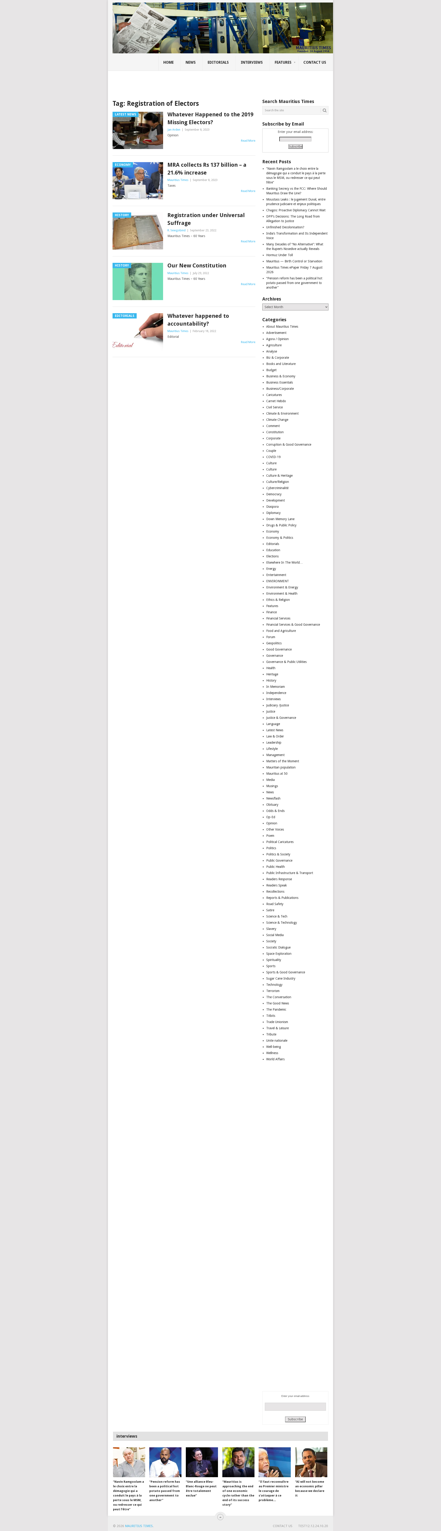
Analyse (271, 351)
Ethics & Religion (278, 600)
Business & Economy (280, 376)
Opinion (271, 823)
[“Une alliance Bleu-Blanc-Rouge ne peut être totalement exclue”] (202, 1462)
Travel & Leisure (277, 1028)
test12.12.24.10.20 (313, 1526)
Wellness (272, 1053)
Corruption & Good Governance (288, 444)
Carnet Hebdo (276, 401)
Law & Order (275, 736)
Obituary (272, 804)
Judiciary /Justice (277, 705)
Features (283, 62)
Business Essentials (279, 382)
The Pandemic (276, 1009)
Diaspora (272, 506)
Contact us (314, 62)
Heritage (272, 674)
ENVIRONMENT (277, 581)
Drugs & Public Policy (281, 525)
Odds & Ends (275, 811)
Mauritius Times (177, 180)
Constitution (275, 432)
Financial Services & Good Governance (293, 624)
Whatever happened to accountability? (198, 320)
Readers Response (279, 879)
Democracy (274, 494)
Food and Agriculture (281, 631)
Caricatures (274, 395)
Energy (271, 569)
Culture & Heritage (279, 475)
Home (168, 62)
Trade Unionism (277, 1022)
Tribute (271, 1034)
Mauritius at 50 (277, 773)
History (271, 680)
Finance (271, 612)
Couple (271, 451)
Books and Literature (281, 364)
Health (270, 668)
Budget (271, 370)
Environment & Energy (282, 587)
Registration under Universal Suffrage (206, 219)
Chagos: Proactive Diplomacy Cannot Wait (295, 210)
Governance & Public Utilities (286, 662)
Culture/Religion (277, 482)
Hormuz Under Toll (279, 255)
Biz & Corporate (277, 357)
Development (275, 500)
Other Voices (275, 829)
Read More (248, 140)
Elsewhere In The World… (284, 562)
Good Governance (279, 649)
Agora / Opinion (277, 339)
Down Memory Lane (280, 519)
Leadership (273, 742)
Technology (274, 984)
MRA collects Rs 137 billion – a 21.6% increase (206, 169)
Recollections (275, 891)
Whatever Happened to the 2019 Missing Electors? (210, 118)
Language (273, 724)
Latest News (274, 730)
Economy (272, 531)
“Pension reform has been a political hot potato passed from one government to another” (294, 282)
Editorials (218, 62)
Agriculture (274, 345)
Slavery (271, 929)
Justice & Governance (281, 718)
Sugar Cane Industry (280, 978)
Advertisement (276, 333)
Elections (272, 556)
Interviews (252, 62)
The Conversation (278, 997)
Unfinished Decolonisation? (285, 227)
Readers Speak (276, 885)
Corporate (273, 438)
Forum (270, 637)
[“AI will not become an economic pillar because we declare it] (311, 1462)
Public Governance (279, 860)
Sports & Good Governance (285, 972)
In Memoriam (275, 686)
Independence (276, 693)
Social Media (275, 935)
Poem (270, 835)
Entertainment (276, 575)
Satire (270, 910)
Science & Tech (276, 916)
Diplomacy (273, 513)
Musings (272, 786)
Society (271, 941)
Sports (270, 966)
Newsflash (273, 798)
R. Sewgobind (176, 230)
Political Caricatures (280, 842)
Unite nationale (276, 1040)
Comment (273, 426)
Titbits (270, 1016)
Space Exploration (278, 953)
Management (275, 755)
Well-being (273, 1047)
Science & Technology (281, 922)
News (191, 62)
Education (273, 550)
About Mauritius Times (282, 326)
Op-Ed (270, 817)
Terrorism (273, 991)
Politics (271, 848)
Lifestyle (272, 749)
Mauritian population (281, 767)
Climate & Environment (282, 413)
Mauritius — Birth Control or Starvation (294, 261)
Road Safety (274, 904)
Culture (271, 463)
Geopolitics (274, 643)
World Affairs (275, 1059)
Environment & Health (281, 593)
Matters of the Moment (282, 761)
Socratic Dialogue (278, 947)
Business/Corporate (280, 388)
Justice (270, 711)
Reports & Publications (282, 898)
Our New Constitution (196, 265)
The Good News (277, 1003)
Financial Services (278, 618)
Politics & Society (278, 854)
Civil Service (274, 407)
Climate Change (277, 419)
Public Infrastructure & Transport (289, 873)
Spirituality (273, 960)
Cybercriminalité (277, 488)
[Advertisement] (191, 81)
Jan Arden (173, 129)
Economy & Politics (279, 537)
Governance (274, 655)
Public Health (275, 867)
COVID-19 (273, 457)
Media (270, 780)
